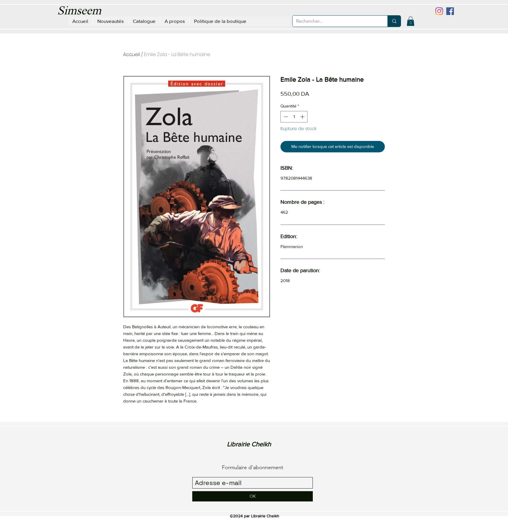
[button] (411, 21)
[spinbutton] (294, 116)
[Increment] (303, 116)
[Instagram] (439, 11)
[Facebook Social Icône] (450, 11)
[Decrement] (285, 116)
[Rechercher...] (394, 21)
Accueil (131, 54)
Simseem (79, 11)
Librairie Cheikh (249, 444)
